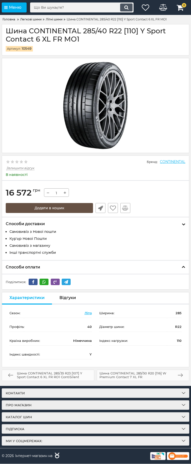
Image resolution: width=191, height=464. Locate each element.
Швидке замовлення (100, 208)
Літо (88, 313)
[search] (126, 7)
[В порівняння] (125, 208)
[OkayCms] (56, 456)
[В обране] (113, 208)
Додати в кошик (49, 208)
